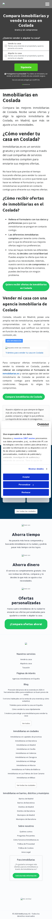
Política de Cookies (26, 848)
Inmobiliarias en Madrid (26, 745)
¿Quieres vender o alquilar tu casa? (21, 37)
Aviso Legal (26, 852)
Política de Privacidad (26, 844)
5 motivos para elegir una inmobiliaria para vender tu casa (26, 714)
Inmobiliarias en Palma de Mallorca (26, 769)
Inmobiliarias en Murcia (26, 765)
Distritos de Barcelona (26, 811)
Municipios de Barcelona (26, 819)
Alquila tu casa (26, 663)
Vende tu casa (26, 659)
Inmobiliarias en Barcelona (26, 741)
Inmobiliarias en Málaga (26, 761)
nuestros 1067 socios (24, 438)
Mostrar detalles (36, 469)
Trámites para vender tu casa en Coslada (24, 352)
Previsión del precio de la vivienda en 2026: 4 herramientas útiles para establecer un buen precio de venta (26, 692)
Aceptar (26, 477)
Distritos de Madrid (26, 807)
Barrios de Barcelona (26, 803)
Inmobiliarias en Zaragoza (26, 757)
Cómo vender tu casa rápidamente (26, 709)
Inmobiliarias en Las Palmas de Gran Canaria (26, 773)
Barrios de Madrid (26, 798)
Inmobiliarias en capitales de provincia (26, 737)
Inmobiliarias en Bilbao (26, 777)
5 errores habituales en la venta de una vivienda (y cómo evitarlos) (26, 699)
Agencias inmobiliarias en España (26, 678)
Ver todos (26, 723)
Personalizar (24, 484)
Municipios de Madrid (26, 815)
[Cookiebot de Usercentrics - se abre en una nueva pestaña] (37, 425)
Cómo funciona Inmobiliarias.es (26, 840)
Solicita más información (26, 875)
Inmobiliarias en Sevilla (26, 749)
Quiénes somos (26, 831)
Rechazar (26, 492)
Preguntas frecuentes (26, 835)
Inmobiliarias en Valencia (26, 753)
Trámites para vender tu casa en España (26, 705)
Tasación (26, 667)
